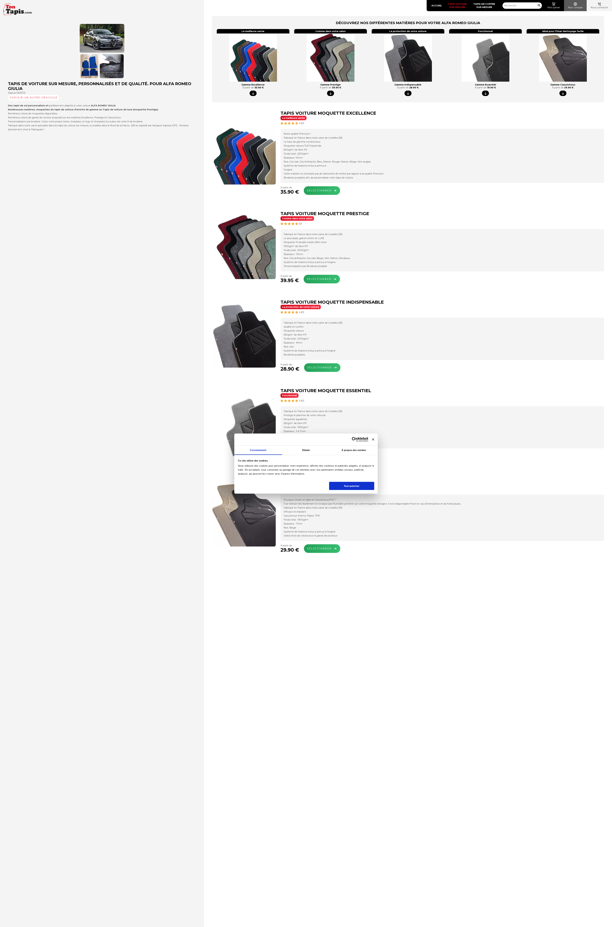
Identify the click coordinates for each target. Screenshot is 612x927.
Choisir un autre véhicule (34, 97)
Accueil (436, 5)
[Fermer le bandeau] (373, 439)
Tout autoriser (351, 485)
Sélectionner (322, 190)
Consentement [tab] (258, 450)
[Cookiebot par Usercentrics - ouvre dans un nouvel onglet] (354, 439)
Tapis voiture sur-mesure (457, 6)
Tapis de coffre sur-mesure (484, 6)
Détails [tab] (306, 450)
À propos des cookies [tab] (354, 450)
